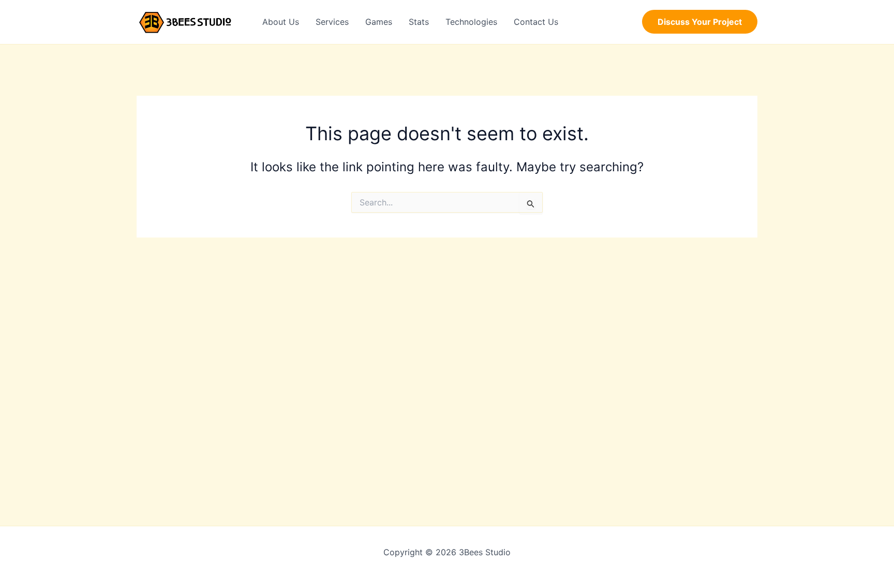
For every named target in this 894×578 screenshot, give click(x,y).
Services (332, 22)
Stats (419, 22)
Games (378, 22)
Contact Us (536, 22)
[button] (699, 22)
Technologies (471, 22)
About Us (280, 22)
